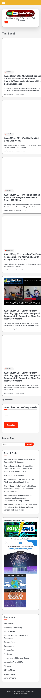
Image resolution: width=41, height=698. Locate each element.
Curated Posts (9, 642)
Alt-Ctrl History (9, 631)
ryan (5, 329)
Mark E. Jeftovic (8, 94)
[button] (4, 2)
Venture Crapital (10, 678)
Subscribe (11, 425)
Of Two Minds (9, 670)
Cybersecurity (9, 646)
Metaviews (8, 666)
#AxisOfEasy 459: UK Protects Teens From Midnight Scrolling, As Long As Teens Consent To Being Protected (20, 507)
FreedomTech (9, 650)
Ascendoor (32, 691)
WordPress (24, 694)
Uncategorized (9, 674)
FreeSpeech (8, 654)
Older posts (8, 400)
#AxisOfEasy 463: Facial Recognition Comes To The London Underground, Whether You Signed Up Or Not (18, 468)
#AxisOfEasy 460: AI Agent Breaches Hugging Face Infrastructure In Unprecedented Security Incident (18, 498)
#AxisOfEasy (9, 72)
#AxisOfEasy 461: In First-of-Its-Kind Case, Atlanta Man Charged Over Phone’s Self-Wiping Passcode (20, 488)
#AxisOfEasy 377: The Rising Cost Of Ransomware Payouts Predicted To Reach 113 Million (22, 197)
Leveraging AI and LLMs (13, 662)
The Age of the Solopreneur (14, 475)
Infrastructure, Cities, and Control (16, 658)
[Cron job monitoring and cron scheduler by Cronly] (20, 573)
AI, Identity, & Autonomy (13, 627)
